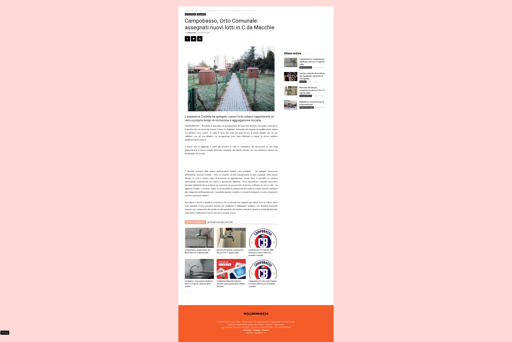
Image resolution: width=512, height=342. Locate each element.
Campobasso (201, 14)
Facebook (258, 333)
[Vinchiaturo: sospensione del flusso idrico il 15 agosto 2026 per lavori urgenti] (199, 269)
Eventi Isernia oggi (306, 107)
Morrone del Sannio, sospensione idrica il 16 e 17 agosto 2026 (312, 90)
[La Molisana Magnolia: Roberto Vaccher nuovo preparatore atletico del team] (231, 269)
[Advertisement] (231, 163)
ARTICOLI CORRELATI (195, 222)
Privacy (256, 330)
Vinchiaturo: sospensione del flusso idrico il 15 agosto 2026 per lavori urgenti (199, 283)
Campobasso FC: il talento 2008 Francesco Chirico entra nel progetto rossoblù (261, 252)
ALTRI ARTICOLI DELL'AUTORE (220, 222)
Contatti (247, 330)
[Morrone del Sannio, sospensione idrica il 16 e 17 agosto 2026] (231, 238)
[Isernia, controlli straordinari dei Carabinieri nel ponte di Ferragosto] (290, 76)
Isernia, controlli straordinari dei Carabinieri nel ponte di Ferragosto (312, 76)
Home (187, 10)
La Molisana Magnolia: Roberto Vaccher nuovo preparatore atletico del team (231, 283)
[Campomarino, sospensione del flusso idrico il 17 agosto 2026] (199, 238)
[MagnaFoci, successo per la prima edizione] (290, 105)
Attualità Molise (198, 10)
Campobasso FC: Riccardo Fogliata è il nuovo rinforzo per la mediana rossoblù (263, 283)
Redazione (191, 33)
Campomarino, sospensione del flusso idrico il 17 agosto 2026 (312, 61)
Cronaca (303, 82)
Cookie (265, 330)
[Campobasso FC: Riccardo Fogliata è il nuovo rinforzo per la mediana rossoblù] (263, 269)
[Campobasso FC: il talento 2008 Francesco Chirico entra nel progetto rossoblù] (263, 238)
